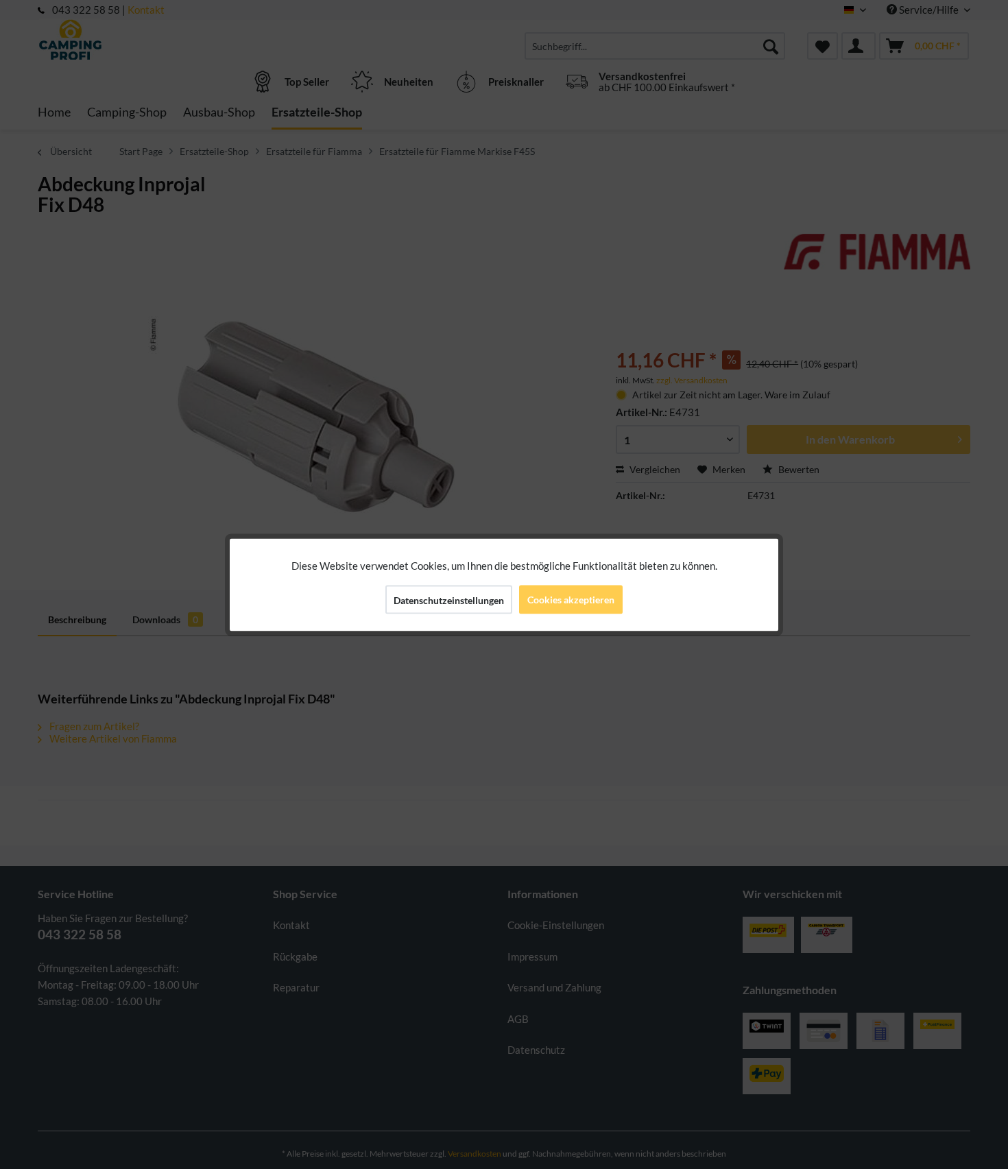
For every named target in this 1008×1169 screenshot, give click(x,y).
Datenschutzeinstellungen (449, 599)
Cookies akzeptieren (570, 599)
